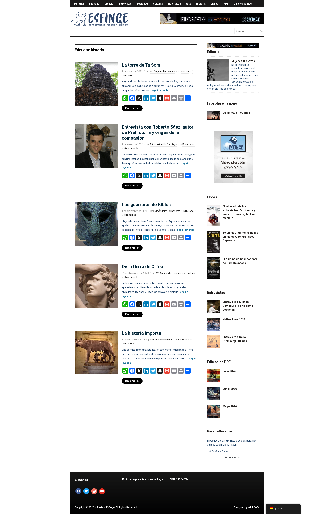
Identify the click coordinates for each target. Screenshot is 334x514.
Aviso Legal (157, 479)
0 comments (131, 148)
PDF (226, 3)
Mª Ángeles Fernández (162, 71)
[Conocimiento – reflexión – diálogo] (100, 18)
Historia (201, 3)
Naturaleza (174, 3)
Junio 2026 (230, 388)
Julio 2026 (229, 371)
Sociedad (142, 3)
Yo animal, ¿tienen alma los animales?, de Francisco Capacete (240, 236)
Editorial (79, 3)
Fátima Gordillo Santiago (163, 144)
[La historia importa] (96, 352)
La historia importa (141, 333)
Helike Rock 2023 (234, 319)
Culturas (158, 3)
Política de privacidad (135, 479)
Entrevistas (125, 3)
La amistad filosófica (236, 112)
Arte (188, 3)
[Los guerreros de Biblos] (96, 223)
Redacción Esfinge (162, 339)
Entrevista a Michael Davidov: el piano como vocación (238, 305)
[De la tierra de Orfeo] (96, 285)
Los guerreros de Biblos (146, 204)
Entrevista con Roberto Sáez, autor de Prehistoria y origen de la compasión (157, 132)
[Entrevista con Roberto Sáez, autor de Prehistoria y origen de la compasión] (96, 146)
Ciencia (109, 3)
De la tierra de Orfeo (142, 266)
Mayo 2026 (230, 406)
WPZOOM (253, 507)
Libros (214, 3)
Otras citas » (232, 457)
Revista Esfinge (106, 507)
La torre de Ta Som (141, 65)
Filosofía (94, 3)
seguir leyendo (160, 90)
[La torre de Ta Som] (96, 83)
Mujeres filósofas (243, 61)
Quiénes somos (243, 3)
